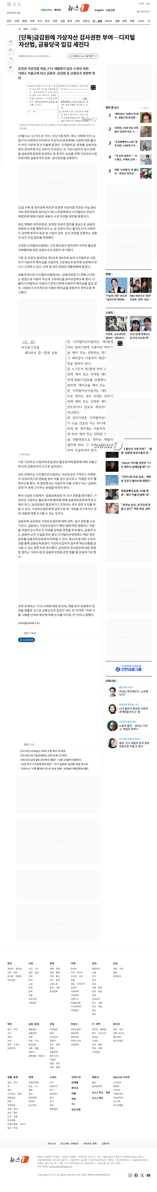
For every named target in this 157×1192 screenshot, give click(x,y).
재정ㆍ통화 (55, 972)
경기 (94, 976)
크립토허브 (46, 10)
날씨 (31, 991)
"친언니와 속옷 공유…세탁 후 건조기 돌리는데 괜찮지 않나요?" (137, 481)
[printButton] (11, 67)
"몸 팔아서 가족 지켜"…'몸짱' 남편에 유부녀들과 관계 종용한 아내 (136, 453)
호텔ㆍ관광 (55, 1063)
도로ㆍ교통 (12, 1116)
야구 (52, 1082)
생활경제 (54, 1052)
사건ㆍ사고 (34, 968)
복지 (31, 980)
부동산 (74, 1024)
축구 (52, 1090)
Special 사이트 (121, 1077)
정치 (9, 963)
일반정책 (75, 1033)
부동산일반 (76, 1029)
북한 (9, 1024)
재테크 (31, 1052)
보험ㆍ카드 (34, 1040)
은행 (31, 1037)
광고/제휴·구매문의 (69, 1143)
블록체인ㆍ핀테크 (37, 1056)
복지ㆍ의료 (118, 1029)
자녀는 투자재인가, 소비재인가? (133, 693)
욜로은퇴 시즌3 (126, 687)
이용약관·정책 (90, 1143)
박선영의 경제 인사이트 (129, 738)
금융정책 (32, 1033)
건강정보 (11, 1105)
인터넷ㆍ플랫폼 (99, 1029)
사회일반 (32, 1002)
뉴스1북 (116, 1101)
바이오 (116, 1024)
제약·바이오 (118, 1033)
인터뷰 (31, 1101)
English (99, 10)
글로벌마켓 (97, 1086)
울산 (94, 1010)
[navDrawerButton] (9, 4)
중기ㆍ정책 (55, 1044)
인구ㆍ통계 (55, 980)
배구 (52, 1097)
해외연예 (32, 1097)
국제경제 (75, 991)
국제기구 (75, 999)
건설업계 (75, 1044)
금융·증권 (34, 1024)
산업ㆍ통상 (55, 976)
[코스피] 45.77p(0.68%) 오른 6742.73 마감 (44, 755)
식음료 (53, 1059)
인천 (94, 980)
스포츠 (109, 313)
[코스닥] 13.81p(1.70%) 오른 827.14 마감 (43, 751)
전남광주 (96, 999)
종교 (9, 1090)
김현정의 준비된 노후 (128, 704)
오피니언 (110, 681)
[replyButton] (11, 50)
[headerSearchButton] (19, 4)
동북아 (74, 968)
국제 (73, 963)
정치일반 (11, 980)
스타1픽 (116, 1090)
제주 (94, 1014)
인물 (31, 995)
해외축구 (54, 1094)
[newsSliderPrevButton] (141, 108)
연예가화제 (33, 1082)
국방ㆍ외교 (118, 968)
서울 (94, 972)
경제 (52, 963)
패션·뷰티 (54, 1056)
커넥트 (141, 3)
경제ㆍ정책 (55, 968)
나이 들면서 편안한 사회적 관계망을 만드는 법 (133, 710)
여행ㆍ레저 (12, 1109)
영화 (31, 1090)
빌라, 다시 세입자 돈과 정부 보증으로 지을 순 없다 (134, 744)
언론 (9, 1101)
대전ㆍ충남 (97, 991)
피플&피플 (75, 1002)
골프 (52, 1105)
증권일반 (32, 1044)
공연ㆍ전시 (12, 1082)
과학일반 (96, 1052)
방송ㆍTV (33, 1086)
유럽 (73, 980)
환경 (31, 987)
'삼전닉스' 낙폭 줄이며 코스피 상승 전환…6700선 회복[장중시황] (54, 768)
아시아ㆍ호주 (77, 976)
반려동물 (11, 1120)
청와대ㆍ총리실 (14, 968)
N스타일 (32, 1105)
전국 (94, 963)
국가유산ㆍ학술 (14, 1094)
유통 (52, 1048)
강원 (94, 984)
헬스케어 (117, 1037)
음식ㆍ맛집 (12, 1128)
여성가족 (32, 999)
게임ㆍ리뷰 (97, 1048)
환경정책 (54, 991)
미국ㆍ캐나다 (77, 972)
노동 (31, 984)
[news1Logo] (19, 1159)
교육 (31, 976)
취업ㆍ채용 (55, 1067)
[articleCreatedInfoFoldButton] (50, 56)
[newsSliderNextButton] (148, 108)
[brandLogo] (78, 7)
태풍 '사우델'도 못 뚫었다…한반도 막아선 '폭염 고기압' (127, 173)
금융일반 (32, 1029)
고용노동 (54, 984)
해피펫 (57, 10)
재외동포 (117, 976)
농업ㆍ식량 (55, 987)
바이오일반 (118, 1040)
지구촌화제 (76, 1006)
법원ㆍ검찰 (34, 972)
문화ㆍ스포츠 (13, 1044)
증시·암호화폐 (26, 639)
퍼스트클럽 (118, 1105)
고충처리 (105, 1143)
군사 (9, 1033)
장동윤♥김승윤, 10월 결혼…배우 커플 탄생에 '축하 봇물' (136, 495)
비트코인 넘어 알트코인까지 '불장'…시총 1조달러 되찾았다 (51, 759)
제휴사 (95, 1077)
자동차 (53, 1040)
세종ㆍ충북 (97, 987)
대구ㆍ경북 (97, 1002)
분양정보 (75, 1037)
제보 (148, 3)
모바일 (95, 1037)
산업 (52, 1024)
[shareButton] (11, 41)
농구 (52, 1101)
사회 (31, 963)
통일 (115, 972)
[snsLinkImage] (130, 1175)
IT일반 (95, 1040)
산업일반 (54, 1029)
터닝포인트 (118, 1097)
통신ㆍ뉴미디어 (99, 1033)
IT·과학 (96, 1024)
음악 (31, 1094)
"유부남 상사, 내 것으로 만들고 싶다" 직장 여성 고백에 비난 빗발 (136, 509)
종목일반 (54, 1109)
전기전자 (54, 1037)
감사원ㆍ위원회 (14, 976)
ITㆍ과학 (23, 29)
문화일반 (11, 1097)
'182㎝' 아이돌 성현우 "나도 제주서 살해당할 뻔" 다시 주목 (136, 467)
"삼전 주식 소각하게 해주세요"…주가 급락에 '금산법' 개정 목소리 (54, 764)
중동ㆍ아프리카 (78, 984)
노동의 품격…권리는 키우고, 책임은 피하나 (133, 727)
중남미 (74, 987)
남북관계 (11, 1048)
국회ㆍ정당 (12, 972)
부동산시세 (76, 1040)
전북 (94, 995)
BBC (94, 1082)
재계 (52, 1033)
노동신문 (110, 10)
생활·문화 (12, 1077)
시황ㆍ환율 (34, 1048)
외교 (115, 963)
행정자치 (96, 968)
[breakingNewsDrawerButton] (14, 4)
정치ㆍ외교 (12, 1029)
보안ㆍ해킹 (97, 1044)
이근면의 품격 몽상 (127, 721)
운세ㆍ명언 (12, 1112)
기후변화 (75, 995)
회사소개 (52, 1143)
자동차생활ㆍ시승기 (16, 1124)
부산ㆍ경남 (97, 1006)
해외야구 (54, 1086)
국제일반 (75, 1010)
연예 (108, 274)
